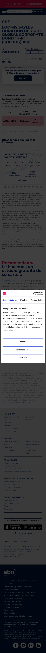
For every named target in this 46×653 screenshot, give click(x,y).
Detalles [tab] (23, 300)
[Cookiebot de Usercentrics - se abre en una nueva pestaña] (32, 293)
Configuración (21, 350)
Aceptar (23, 342)
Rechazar (23, 358)
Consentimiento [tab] (10, 300)
